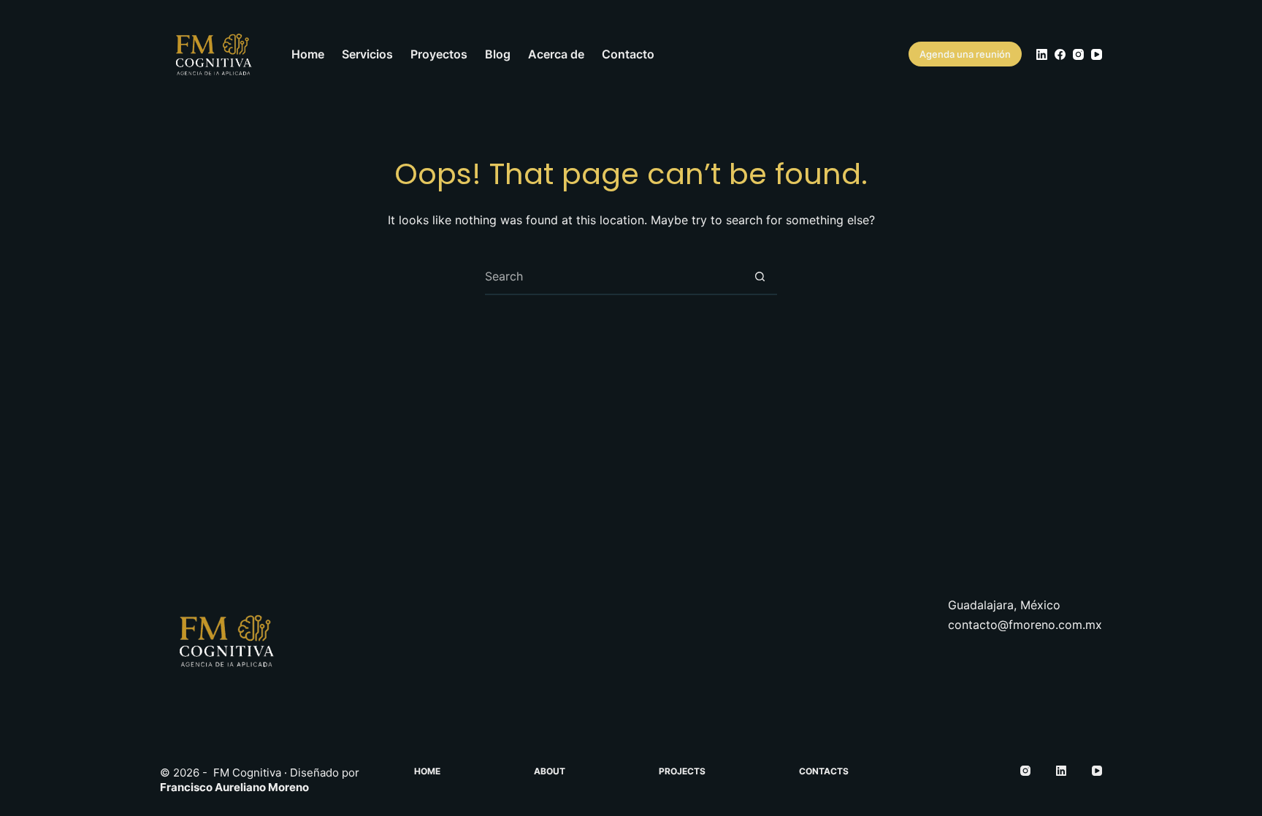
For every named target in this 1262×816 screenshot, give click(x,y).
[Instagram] (1078, 54)
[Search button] (759, 276)
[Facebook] (1060, 54)
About (549, 771)
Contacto (628, 54)
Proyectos (438, 54)
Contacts (824, 771)
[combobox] (613, 276)
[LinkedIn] (1041, 54)
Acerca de (556, 54)
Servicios (367, 54)
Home (307, 54)
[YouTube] (1096, 54)
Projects (682, 771)
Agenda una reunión (965, 54)
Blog (497, 54)
